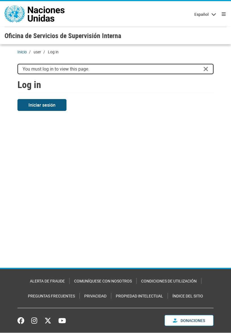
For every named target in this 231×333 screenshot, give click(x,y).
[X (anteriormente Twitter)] (48, 320)
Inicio (22, 51)
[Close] (205, 69)
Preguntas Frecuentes (51, 296)
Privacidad (95, 296)
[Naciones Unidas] (35, 14)
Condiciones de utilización (169, 281)
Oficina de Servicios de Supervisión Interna (63, 35)
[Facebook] (22, 320)
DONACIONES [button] (192, 320)
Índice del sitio (187, 296)
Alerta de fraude (47, 281)
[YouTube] (62, 320)
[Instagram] (34, 320)
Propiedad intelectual (139, 296)
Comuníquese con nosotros (103, 281)
